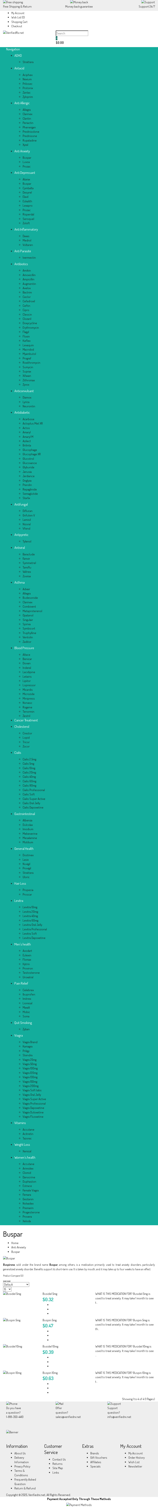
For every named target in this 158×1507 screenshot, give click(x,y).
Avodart (27, 951)
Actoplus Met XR (33, 423)
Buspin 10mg (50, 1373)
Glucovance (30, 463)
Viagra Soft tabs (32, 1090)
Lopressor (29, 685)
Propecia (28, 890)
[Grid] (4, 1281)
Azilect (27, 441)
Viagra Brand (30, 1042)
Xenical (27, 1151)
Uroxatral (28, 977)
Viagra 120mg (30, 1073)
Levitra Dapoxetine (34, 938)
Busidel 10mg (50, 1346)
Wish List (134, 1462)
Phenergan (29, 127)
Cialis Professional (34, 790)
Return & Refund (25, 1488)
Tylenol (27, 541)
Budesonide (30, 598)
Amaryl (27, 432)
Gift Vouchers (98, 1457)
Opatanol (28, 615)
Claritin (27, 118)
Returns (57, 1464)
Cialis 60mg (29, 781)
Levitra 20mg (30, 912)
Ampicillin (28, 279)
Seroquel (28, 219)
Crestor (27, 733)
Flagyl (26, 332)
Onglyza (27, 480)
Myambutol (29, 354)
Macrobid (28, 349)
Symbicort (29, 628)
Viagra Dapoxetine (33, 1108)
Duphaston (29, 1181)
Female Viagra (31, 1190)
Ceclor (27, 297)
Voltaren (28, 245)
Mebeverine (30, 834)
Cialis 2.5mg (29, 759)
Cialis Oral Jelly (31, 803)
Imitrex (27, 999)
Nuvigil (26, 864)
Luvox (26, 162)
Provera (27, 1216)
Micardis (28, 690)
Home (15, 1243)
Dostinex (28, 855)
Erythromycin (31, 327)
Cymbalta (28, 188)
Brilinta (27, 445)
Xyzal (25, 145)
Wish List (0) (18, 17)
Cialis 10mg (29, 768)
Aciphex (28, 75)
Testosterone (31, 973)
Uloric (26, 877)
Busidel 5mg (50, 1294)
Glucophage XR (32, 454)
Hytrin (26, 964)
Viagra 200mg (30, 1086)
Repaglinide (30, 489)
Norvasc (27, 703)
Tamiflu (27, 567)
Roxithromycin (31, 363)
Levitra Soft (30, 933)
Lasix (26, 860)
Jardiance (29, 476)
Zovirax (27, 576)
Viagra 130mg (30, 1077)
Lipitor (27, 681)
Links (55, 1472)
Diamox (27, 397)
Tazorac (27, 1138)
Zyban (26, 1029)
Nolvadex (28, 1203)
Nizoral (27, 524)
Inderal (27, 668)
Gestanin (28, 1199)
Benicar (27, 659)
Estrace (27, 1186)
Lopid (26, 737)
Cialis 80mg (29, 785)
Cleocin (27, 314)
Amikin (27, 270)
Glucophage (30, 450)
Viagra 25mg (29, 1060)
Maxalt (26, 1007)
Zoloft (26, 223)
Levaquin (28, 345)
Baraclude (29, 554)
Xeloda (27, 1221)
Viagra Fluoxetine (33, 1117)
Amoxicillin (29, 275)
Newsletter (135, 1466)
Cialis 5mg (28, 763)
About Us (20, 1453)
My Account (17, 13)
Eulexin (27, 955)
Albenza (27, 820)
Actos (26, 428)
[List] (8, 1281)
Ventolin (28, 637)
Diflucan (28, 511)
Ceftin (26, 306)
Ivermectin (29, 257)
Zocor (26, 746)
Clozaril (27, 319)
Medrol (27, 240)
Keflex (26, 341)
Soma (26, 1016)
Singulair (28, 620)
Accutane (28, 1129)
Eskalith (27, 201)
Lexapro (28, 205)
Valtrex (27, 572)
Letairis (27, 676)
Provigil (27, 868)
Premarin (28, 1208)
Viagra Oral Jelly (32, 1095)
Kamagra (28, 1046)
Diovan (27, 663)
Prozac (27, 166)
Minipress (29, 698)
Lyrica (26, 402)
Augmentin (29, 284)
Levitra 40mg (30, 916)
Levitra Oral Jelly (32, 925)
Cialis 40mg (29, 777)
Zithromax (29, 380)
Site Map (57, 1468)
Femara (27, 1195)
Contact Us (59, 1459)
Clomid (27, 1173)
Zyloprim (28, 97)
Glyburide (28, 467)
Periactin (28, 123)
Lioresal (27, 1003)
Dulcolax (28, 825)
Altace (26, 655)
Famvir (26, 558)
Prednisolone (31, 132)
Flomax (27, 959)
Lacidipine (29, 672)
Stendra (28, 1055)
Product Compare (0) (13, 1275)
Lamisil (27, 520)
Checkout (16, 26)
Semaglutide (30, 494)
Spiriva (27, 624)
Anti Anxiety (18, 1247)
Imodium (28, 829)
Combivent (29, 606)
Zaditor (27, 642)
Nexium (27, 79)
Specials (95, 1466)
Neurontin (29, 406)
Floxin (26, 336)
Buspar (27, 158)
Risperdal (28, 214)
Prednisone (30, 136)
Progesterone (31, 1212)
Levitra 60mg (30, 920)
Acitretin (28, 1134)
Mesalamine (30, 838)
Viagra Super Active (34, 1099)
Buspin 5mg (50, 1320)
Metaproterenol (32, 611)
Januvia (27, 472)
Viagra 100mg (30, 1068)
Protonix (28, 88)
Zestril (26, 716)
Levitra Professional (35, 929)
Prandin (27, 485)
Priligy (26, 1051)
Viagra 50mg (30, 1064)
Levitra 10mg (30, 907)
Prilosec (28, 84)
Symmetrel (29, 563)
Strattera (28, 62)
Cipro (26, 310)
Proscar (27, 894)
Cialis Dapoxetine (33, 807)
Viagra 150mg (30, 1082)
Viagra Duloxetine (33, 1112)
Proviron (28, 968)
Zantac (27, 92)
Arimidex (28, 1168)
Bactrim (27, 292)
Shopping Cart (19, 22)
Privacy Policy (22, 1466)
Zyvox (26, 384)
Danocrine (29, 1177)
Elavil (25, 197)
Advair (26, 589)
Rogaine (27, 707)
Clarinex (27, 114)
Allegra (27, 110)
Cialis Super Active (34, 799)
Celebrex (28, 990)
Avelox (27, 288)
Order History (136, 1457)
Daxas (26, 236)
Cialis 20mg (29, 772)
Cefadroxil (29, 301)
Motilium (28, 842)
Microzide (29, 694)
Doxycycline (30, 323)
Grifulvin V (29, 515)
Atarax (26, 179)
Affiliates (95, 1462)
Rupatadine (30, 140)
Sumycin (28, 367)
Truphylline (29, 633)
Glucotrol (28, 459)
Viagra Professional (34, 1103)
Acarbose (28, 419)
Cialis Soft (29, 794)
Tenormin (28, 711)
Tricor (26, 742)
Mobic (26, 1012)
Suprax (27, 371)
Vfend (26, 528)
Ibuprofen (29, 994)
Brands (94, 1453)
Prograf (27, 358)
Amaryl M (28, 437)
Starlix (26, 498)
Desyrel (27, 192)
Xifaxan (27, 376)
